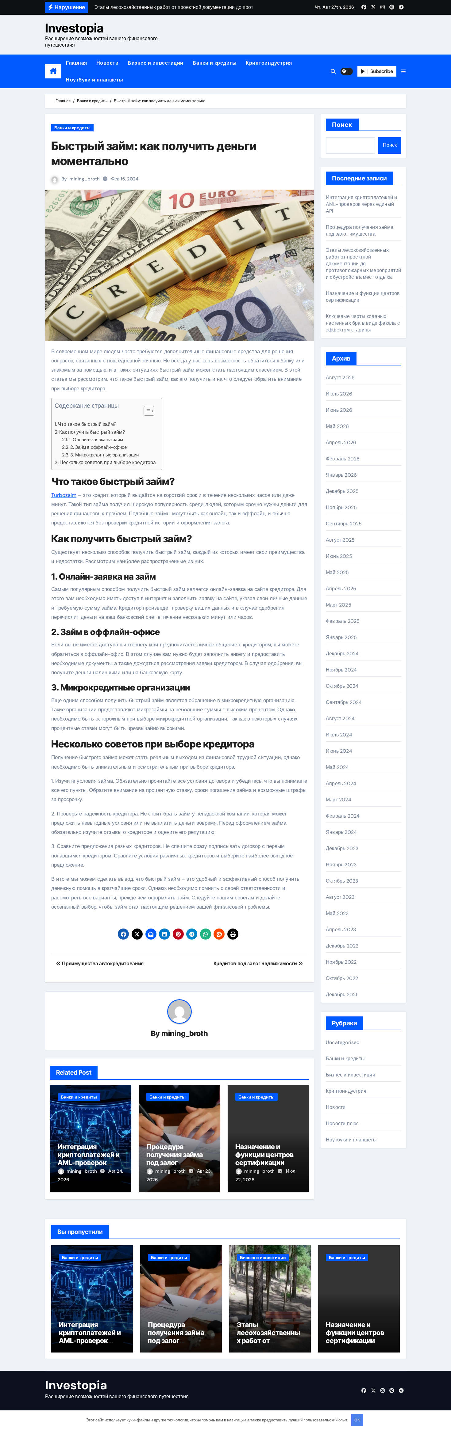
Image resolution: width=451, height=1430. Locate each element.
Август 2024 (340, 718)
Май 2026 (337, 426)
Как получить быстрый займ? (92, 432)
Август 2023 (340, 897)
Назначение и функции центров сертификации (264, 1155)
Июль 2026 (339, 394)
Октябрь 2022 (342, 978)
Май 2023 (337, 913)
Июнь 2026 (339, 410)
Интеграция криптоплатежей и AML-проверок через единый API (89, 1159)
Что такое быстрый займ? (87, 424)
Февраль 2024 (343, 816)
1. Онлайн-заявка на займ (96, 440)
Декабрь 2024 (342, 653)
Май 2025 (337, 572)
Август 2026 (340, 377)
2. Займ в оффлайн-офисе (98, 447)
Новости (107, 63)
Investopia (74, 28)
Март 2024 (338, 799)
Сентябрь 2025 (344, 523)
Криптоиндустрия (269, 63)
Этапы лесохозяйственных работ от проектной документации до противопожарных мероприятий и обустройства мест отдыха (363, 263)
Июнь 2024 (339, 751)
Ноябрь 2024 (341, 670)
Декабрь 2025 (342, 491)
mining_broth (84, 179)
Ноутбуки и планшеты (94, 80)
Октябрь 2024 (342, 686)
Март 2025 (338, 605)
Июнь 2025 (339, 556)
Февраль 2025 (343, 621)
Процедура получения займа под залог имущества (174, 1159)
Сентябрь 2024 (344, 702)
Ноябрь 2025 (341, 507)
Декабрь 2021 (341, 994)
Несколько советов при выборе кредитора (108, 462)
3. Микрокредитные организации (104, 455)
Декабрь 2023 (342, 848)
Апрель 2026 (341, 442)
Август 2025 (340, 540)
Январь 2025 (341, 637)
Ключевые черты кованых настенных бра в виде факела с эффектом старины (363, 323)
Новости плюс (342, 1123)
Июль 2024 (339, 735)
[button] (403, 71)
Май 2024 (337, 767)
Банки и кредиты (215, 63)
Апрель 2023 (341, 929)
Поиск (342, 124)
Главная (76, 63)
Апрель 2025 (341, 588)
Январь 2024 (341, 832)
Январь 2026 (341, 475)
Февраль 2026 (343, 459)
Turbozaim (63, 495)
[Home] (53, 71)
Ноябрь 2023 (341, 864)
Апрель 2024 (341, 783)
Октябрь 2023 (342, 881)
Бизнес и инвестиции (155, 63)
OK (357, 1420)
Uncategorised (343, 1042)
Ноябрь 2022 (341, 962)
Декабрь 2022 (342, 946)
